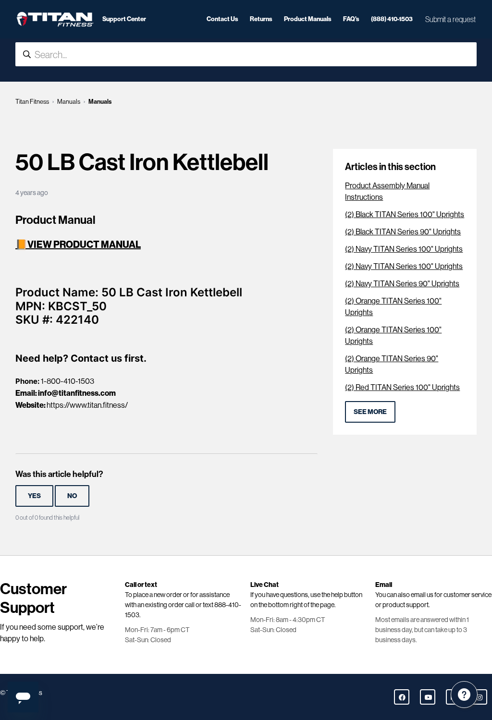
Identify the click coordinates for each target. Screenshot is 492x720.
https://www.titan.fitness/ (87, 405)
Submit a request (450, 19)
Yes (34, 495)
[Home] (55, 19)
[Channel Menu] (464, 694)
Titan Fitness (32, 101)
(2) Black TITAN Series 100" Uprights (404, 214)
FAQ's (351, 19)
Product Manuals (308, 19)
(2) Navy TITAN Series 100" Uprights (404, 249)
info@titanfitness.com (77, 393)
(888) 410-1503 (392, 19)
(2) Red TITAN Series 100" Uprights (402, 387)
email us (422, 594)
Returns (261, 19)
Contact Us (222, 19)
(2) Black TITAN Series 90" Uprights (403, 231)
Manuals (68, 101)
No (72, 495)
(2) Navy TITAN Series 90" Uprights (402, 283)
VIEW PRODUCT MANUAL (84, 244)
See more (370, 411)
